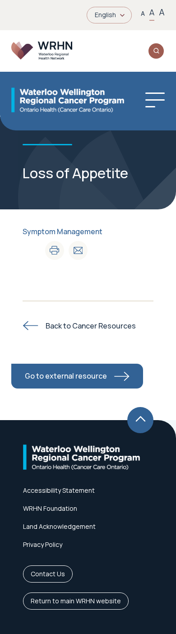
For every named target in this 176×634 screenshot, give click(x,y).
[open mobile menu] (155, 100)
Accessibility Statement (59, 490)
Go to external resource (66, 376)
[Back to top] (140, 420)
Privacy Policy (42, 544)
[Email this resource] (78, 250)
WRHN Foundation (50, 508)
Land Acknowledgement (59, 526)
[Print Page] (54, 250)
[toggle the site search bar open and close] (156, 51)
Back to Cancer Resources (91, 326)
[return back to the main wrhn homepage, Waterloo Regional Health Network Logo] (41, 51)
